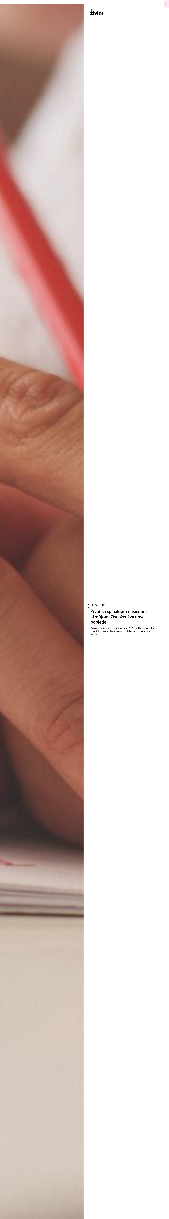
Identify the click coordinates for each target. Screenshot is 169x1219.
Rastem (88, 607)
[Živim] (123, 12)
